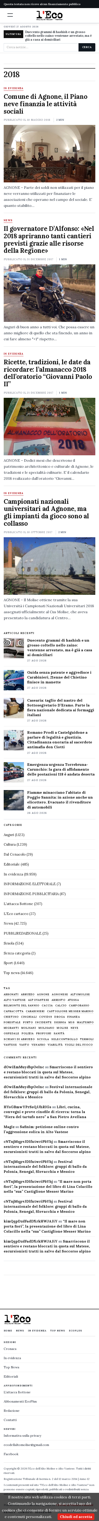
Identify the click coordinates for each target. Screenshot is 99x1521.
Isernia (60, 1022)
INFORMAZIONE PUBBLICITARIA (31, 894)
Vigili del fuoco (79, 1044)
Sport (8, 963)
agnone (43, 994)
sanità (59, 1033)
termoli (87, 1039)
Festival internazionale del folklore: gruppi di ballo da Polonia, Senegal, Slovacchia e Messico (48, 1092)
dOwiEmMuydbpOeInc (24, 1067)
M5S (71, 1022)
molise (62, 1027)
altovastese (38, 1000)
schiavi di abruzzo (19, 1039)
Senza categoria (17, 953)
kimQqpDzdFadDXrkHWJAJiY (31, 1221)
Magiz (9, 1127)
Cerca (87, 47)
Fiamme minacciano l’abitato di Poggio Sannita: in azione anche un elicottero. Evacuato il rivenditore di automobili (60, 799)
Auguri (9, 835)
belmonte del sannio (21, 1005)
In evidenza (13, 88)
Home (8, 1330)
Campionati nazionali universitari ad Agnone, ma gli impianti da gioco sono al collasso (46, 512)
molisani (28, 1027)
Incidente (43, 1022)
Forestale (12, 1022)
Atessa (73, 1000)
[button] (10, 15)
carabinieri (35, 1011)
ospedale (11, 1033)
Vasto (24, 1044)
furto (28, 1022)
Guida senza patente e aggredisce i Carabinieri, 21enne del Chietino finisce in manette (59, 677)
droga (59, 1016)
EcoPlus (75, 1330)
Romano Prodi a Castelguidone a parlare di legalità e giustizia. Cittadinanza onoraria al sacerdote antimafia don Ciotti (59, 739)
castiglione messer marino (70, 1011)
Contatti (10, 1420)
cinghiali (29, 1016)
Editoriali (11, 1376)
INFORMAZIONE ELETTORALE (30, 884)
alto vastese (15, 1000)
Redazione (12, 1411)
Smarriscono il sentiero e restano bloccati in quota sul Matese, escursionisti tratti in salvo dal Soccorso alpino (48, 1072)
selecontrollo (64, 1039)
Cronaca (10, 1349)
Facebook (11, 1454)
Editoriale (12, 864)
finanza (73, 1016)
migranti (11, 1027)
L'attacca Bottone (18, 904)
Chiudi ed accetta (76, 1516)
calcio (61, 1005)
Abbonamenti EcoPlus (20, 1401)
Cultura (10, 844)
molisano (46, 1027)
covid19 (45, 1016)
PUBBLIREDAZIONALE (22, 933)
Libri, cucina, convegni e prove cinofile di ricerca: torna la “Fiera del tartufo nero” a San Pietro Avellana (45, 1112)
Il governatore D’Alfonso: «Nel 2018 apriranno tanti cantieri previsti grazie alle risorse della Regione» (49, 239)
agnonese (60, 994)
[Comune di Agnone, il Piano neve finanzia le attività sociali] (49, 153)
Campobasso (79, 1005)
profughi (44, 1033)
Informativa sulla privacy (22, 1435)
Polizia (28, 1033)
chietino (11, 1016)
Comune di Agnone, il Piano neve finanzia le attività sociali (45, 103)
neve (75, 1027)
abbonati (11, 994)
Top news (12, 973)
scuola (43, 1039)
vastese (10, 1044)
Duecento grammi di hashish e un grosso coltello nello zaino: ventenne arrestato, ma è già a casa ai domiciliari (58, 36)
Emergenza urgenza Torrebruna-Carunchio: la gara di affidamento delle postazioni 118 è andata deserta (61, 769)
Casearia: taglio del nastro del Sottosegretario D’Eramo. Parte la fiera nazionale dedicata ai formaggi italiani (60, 707)
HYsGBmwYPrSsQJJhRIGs (27, 1107)
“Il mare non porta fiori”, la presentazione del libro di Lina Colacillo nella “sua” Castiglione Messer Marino (48, 1186)
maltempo (85, 1022)
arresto (58, 1000)
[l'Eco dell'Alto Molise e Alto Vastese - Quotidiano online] (49, 15)
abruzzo (28, 994)
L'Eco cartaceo (16, 913)
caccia (47, 1005)
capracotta (13, 1011)
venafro (38, 1044)
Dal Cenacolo (15, 854)
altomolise (80, 994)
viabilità (55, 1044)
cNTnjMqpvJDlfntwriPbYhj (28, 1141)
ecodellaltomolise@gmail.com (26, 1445)
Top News (57, 1330)
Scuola (9, 943)
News (8, 220)
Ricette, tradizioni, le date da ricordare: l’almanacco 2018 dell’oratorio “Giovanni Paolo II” (48, 373)
